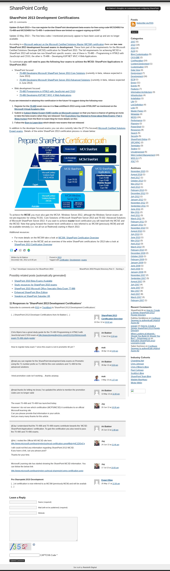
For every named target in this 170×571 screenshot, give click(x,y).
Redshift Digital (90, 567)
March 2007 (136, 297)
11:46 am (115, 445)
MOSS (134, 117)
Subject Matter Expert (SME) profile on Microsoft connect (51, 113)
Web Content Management (143, 155)
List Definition (137, 105)
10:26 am (115, 407)
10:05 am (115, 468)
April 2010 (135, 244)
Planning (135, 123)
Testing (134, 149)
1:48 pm (115, 430)
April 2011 (135, 215)
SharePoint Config (28, 8)
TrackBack (47, 307)
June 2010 (135, 237)
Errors (133, 83)
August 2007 (136, 281)
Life (132, 101)
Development (75, 260)
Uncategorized (137, 152)
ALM (133, 51)
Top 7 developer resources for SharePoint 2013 (33, 269)
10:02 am (108, 322)
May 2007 (135, 291)
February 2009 (137, 259)
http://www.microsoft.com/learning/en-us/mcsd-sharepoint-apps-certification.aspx (47, 471)
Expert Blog (107, 480)
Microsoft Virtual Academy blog (29, 109)
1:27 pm (114, 380)
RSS (37, 307)
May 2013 (135, 184)
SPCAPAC (135, 142)
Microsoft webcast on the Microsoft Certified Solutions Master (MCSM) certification (64, 44)
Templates (135, 145)
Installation (136, 98)
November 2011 (138, 203)
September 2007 (138, 278)
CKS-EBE (135, 57)
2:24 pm (114, 336)
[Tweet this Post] (11, 251)
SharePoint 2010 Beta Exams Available (33, 281)
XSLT (133, 161)
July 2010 (135, 234)
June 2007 (135, 288)
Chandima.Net (137, 361)
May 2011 (135, 212)
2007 (133, 42)
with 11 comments (18, 22)
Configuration (137, 60)
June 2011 (135, 209)
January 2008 (137, 272)
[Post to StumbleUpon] (28, 251)
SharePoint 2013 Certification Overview (33, 244)
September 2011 (138, 206)
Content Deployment (140, 64)
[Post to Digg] (20, 251)
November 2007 (138, 275)
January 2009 (137, 262)
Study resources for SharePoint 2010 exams (35, 285)
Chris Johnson (137, 364)
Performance (136, 120)
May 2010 (135, 240)
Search (134, 133)
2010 (133, 45)
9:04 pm (115, 365)
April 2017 (135, 177)
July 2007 (135, 285)
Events (134, 86)
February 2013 (137, 190)
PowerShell (136, 127)
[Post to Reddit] (24, 251)
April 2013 (135, 187)
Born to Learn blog (33, 122)
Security (134, 136)
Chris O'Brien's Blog (140, 367)
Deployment (136, 73)
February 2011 (137, 222)
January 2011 (137, 225)
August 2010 (136, 231)
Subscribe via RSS (144, 23)
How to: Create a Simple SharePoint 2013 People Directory (145, 312)
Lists (133, 108)
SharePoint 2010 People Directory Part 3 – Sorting (101, 269)
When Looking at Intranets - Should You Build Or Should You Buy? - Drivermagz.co (145, 336)
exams (84, 260)
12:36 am (116, 484)
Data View (135, 70)
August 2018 (136, 174)
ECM (133, 79)
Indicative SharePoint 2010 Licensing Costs (143, 342)
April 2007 (135, 294)
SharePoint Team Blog (141, 376)
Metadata (135, 114)
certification (64, 260)
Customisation (137, 67)
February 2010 (137, 250)
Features (135, 89)
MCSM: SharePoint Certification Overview (78, 237)
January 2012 (137, 200)
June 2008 (135, 266)
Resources (136, 130)
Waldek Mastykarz (139, 379)
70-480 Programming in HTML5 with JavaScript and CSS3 (47, 91)
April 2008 (135, 269)
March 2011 (136, 218)
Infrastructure (137, 95)
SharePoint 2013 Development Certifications (44, 18)
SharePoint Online (139, 139)
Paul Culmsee (137, 370)
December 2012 (138, 193)
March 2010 (136, 247)
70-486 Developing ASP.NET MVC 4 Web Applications (45, 95)
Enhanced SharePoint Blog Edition (31, 292)
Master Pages (137, 111)
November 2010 (138, 228)
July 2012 (135, 196)
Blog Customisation (139, 54)
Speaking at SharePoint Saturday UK (32, 296)
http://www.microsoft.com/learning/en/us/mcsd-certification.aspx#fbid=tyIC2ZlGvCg (48, 443)
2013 (59, 257)
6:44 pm (115, 351)
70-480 (33, 106)
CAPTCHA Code (48, 555)
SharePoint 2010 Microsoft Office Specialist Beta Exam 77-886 (44, 288)
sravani (134, 326)
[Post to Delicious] (15, 251)
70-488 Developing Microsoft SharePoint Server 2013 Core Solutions (52, 73)
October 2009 (137, 256)
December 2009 (138, 253)
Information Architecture (141, 92)
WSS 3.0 (135, 158)
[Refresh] (34, 544)
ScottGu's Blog (137, 373)
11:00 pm (116, 394)
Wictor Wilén (136, 383)
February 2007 (137, 300)
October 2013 (137, 181)
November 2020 (138, 171)
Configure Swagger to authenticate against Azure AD (145, 320)
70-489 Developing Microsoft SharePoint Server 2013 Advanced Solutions (54, 80)
